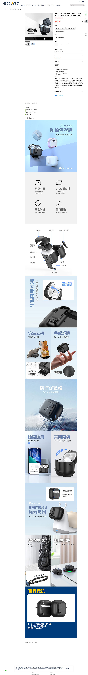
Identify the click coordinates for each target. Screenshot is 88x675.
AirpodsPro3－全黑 (60, 28)
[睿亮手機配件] (11, 3)
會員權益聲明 (52, 674)
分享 (57, 95)
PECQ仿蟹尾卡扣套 (60, 37)
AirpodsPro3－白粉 (70, 28)
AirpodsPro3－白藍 (60, 31)
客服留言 (51, 672)
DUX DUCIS (57, 57)
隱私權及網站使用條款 (35, 674)
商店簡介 (32, 672)
